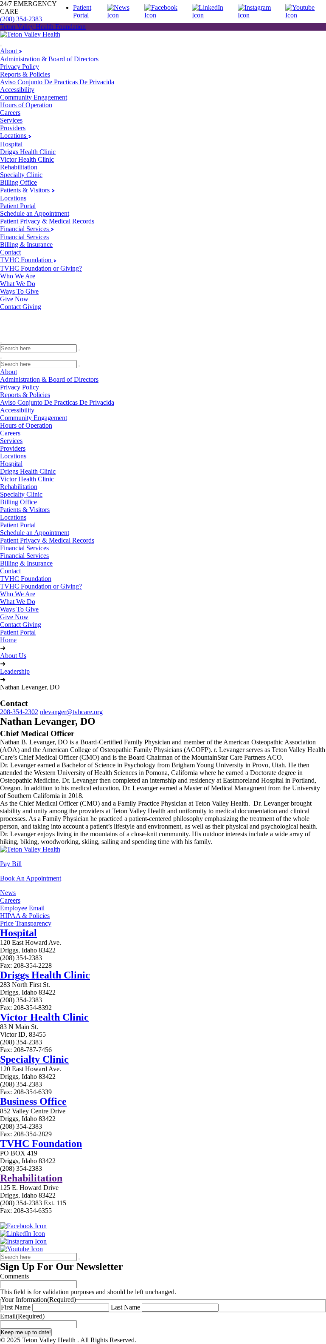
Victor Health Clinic (27, 159)
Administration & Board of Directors (49, 59)
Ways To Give (19, 291)
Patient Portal (82, 11)
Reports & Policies (25, 74)
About (9, 50)
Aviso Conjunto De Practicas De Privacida (57, 82)
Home (8, 639)
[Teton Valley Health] (30, 34)
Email (22, 1316)
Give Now (14, 299)
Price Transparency (25, 923)
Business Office (33, 1101)
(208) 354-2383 (21, 19)
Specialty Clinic (21, 174)
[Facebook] (166, 15)
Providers (12, 128)
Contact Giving (20, 306)
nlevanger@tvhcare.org (71, 711)
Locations (14, 135)
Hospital (11, 144)
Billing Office (18, 182)
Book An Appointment (30, 878)
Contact (10, 252)
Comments (14, 1276)
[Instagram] (260, 15)
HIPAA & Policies (25, 915)
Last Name (125, 1307)
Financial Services (25, 228)
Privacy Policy (19, 66)
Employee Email (22, 908)
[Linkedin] (213, 15)
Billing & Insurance (26, 244)
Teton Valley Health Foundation (43, 26)
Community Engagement (33, 97)
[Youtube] (305, 15)
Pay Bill (11, 863)
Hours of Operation (26, 105)
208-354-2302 (19, 711)
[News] (124, 15)
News (8, 892)
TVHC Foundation (26, 259)
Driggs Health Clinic (28, 151)
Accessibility (17, 89)
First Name (16, 1307)
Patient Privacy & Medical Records (47, 221)
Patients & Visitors (25, 190)
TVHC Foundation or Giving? (41, 268)
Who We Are (17, 276)
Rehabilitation (18, 167)
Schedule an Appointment (34, 213)
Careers (10, 112)
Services (11, 120)
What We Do (17, 283)
